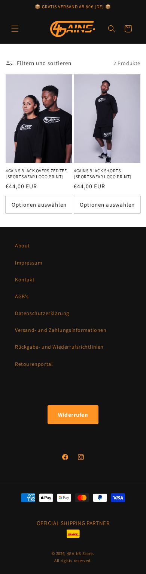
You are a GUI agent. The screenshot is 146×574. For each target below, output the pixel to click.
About (22, 245)
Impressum (28, 262)
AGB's (22, 296)
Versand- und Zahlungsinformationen (60, 330)
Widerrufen (73, 414)
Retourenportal (34, 364)
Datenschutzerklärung (42, 313)
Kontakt (24, 279)
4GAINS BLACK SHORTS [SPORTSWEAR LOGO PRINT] (102, 173)
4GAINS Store (80, 553)
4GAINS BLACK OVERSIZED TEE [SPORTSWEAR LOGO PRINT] (36, 173)
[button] (15, 29)
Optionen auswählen (39, 204)
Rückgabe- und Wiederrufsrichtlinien (59, 346)
